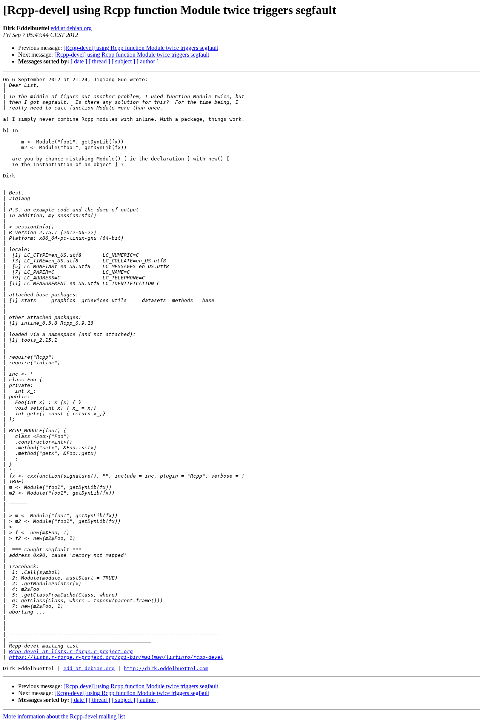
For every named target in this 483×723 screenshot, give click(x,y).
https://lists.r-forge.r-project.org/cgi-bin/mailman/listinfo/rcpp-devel (116, 657)
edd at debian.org (71, 28)
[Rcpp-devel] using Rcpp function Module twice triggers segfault (140, 48)
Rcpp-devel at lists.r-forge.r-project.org (71, 651)
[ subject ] (123, 61)
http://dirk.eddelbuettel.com (166, 668)
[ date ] (79, 61)
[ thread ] (99, 61)
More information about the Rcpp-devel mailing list (64, 716)
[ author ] (147, 61)
